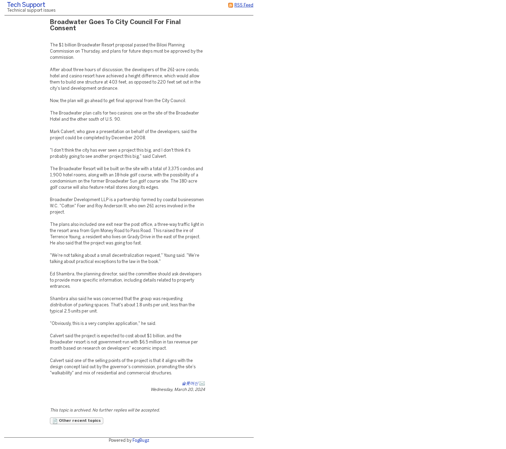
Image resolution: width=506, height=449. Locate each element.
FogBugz (141, 440)
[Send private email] (202, 383)
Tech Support (26, 5)
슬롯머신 (190, 383)
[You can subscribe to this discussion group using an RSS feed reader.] (230, 5)
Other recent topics (79, 421)
